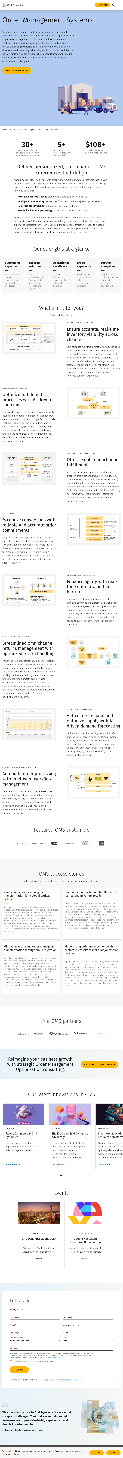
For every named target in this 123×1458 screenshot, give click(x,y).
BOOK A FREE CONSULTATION (98, 1064)
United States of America (21, 1341)
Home (4, 130)
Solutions (12, 130)
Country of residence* (17, 1337)
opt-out (12, 1357)
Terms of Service (70, 1380)
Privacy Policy (36, 1357)
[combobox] (66, 1325)
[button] (67, 1175)
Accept (96, 1453)
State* (65, 1337)
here (16, 1454)
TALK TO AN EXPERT (15, 70)
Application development (27, 130)
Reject (113, 1453)
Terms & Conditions (53, 1357)
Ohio (65, 1341)
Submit (19, 1370)
